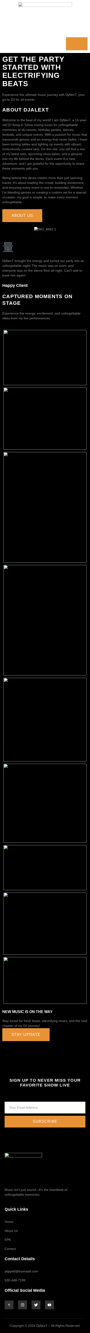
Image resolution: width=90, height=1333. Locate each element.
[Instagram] (22, 1305)
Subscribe (45, 1121)
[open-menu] (77, 43)
